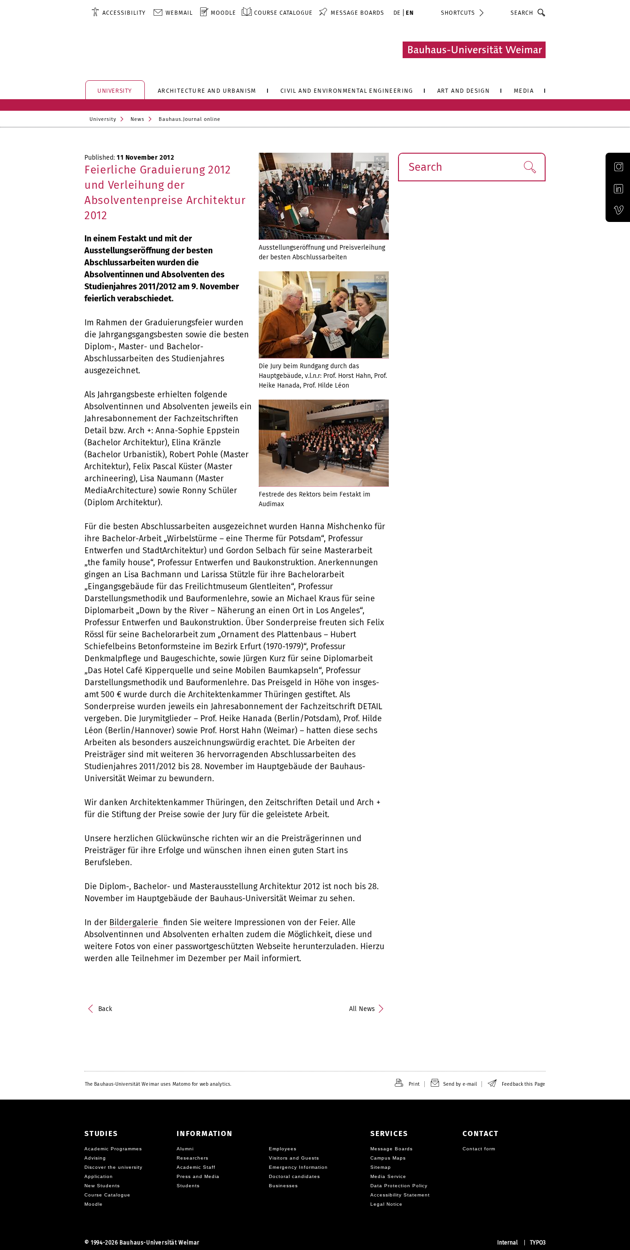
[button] (530, 167)
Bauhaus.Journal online (189, 119)
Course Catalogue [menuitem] (283, 12)
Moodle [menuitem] (223, 12)
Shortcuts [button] (458, 12)
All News (362, 1009)
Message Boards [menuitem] (357, 12)
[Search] (541, 12)
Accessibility (124, 12)
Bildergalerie (136, 922)
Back (105, 1009)
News (137, 119)
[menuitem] (119, 12)
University (102, 119)
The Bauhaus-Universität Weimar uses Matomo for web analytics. (158, 1084)
